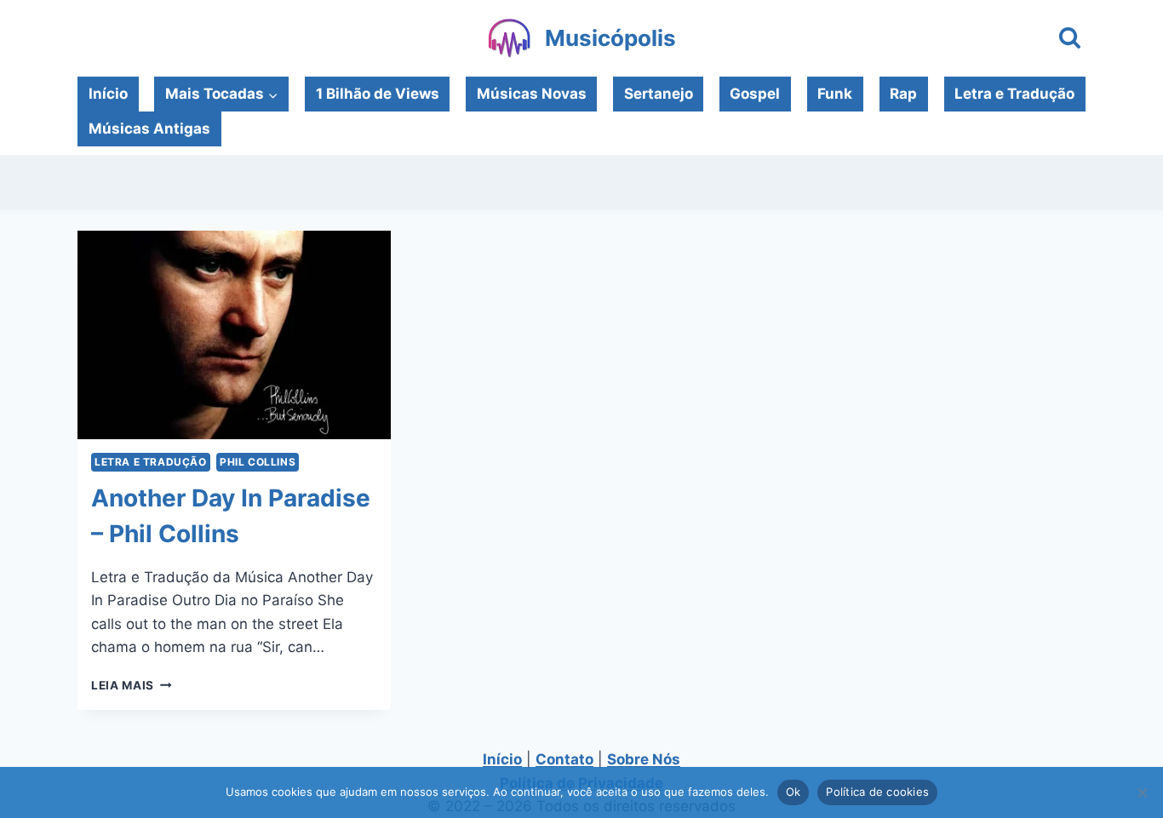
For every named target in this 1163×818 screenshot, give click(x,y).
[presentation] (234, 335)
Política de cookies (877, 791)
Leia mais (131, 685)
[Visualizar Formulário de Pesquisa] (1069, 38)
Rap (903, 93)
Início (108, 93)
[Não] (1141, 792)
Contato (564, 759)
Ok (793, 791)
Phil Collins (257, 461)
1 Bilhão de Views (377, 93)
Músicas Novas (532, 93)
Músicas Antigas (149, 128)
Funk (834, 93)
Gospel (755, 93)
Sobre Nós (643, 759)
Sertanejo (658, 93)
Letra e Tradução (1014, 93)
